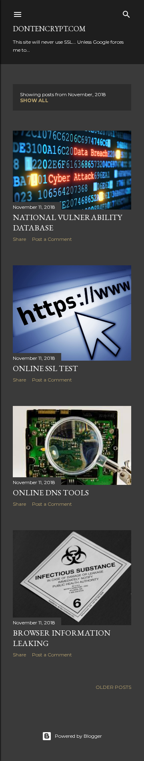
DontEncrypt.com (49, 28)
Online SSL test (45, 368)
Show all (34, 100)
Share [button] (19, 239)
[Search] (126, 12)
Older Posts (113, 687)
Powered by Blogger (78, 736)
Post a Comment (52, 239)
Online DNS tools (51, 492)
